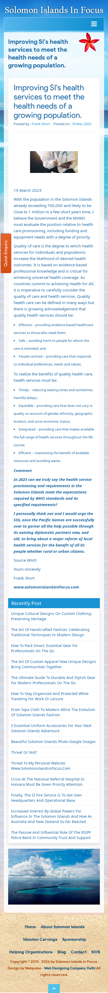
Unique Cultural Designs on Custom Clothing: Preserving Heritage (51, 616)
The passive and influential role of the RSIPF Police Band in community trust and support (51, 835)
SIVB (95, 951)
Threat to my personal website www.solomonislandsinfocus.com (40, 766)
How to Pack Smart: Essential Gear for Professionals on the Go (44, 648)
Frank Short (41, 123)
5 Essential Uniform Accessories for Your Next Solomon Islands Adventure (51, 728)
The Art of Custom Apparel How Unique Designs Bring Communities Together (53, 664)
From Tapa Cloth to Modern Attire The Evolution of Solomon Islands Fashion (53, 712)
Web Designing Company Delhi (69, 968)
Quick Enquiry (5, 253)
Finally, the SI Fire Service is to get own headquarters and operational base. (46, 798)
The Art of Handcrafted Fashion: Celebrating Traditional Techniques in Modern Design (50, 632)
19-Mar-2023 (81, 123)
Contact (78, 951)
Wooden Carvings (39, 939)
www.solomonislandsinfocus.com (46, 587)
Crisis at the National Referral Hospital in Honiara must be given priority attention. (47, 782)
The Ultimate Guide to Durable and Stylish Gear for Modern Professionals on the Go (53, 680)
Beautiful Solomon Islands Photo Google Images (53, 741)
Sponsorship (73, 939)
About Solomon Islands (62, 926)
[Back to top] (54, 988)
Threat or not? (24, 752)
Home (30, 926)
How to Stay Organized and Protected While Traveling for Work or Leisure (50, 696)
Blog (61, 951)
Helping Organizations (30, 951)
